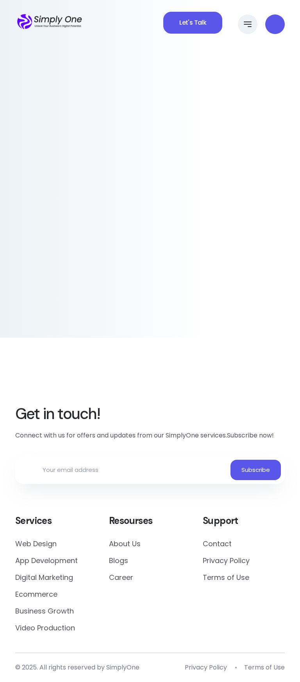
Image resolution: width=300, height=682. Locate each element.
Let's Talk (192, 22)
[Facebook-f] (100, 377)
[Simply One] (49, 21)
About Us (125, 544)
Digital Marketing (44, 577)
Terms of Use (226, 577)
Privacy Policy (226, 560)
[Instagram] (200, 377)
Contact (217, 544)
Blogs (118, 560)
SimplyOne (122, 667)
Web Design (36, 544)
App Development (46, 560)
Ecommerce (36, 594)
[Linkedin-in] (167, 377)
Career (121, 577)
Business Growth (44, 611)
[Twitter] (133, 377)
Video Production (45, 628)
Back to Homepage (150, 311)
